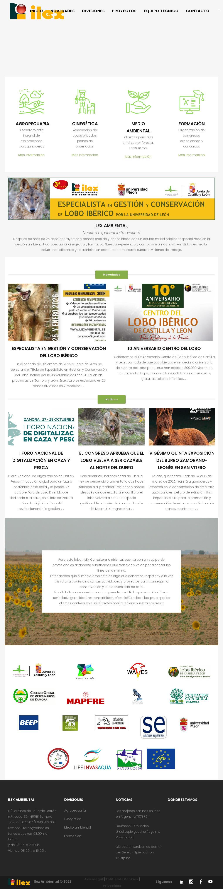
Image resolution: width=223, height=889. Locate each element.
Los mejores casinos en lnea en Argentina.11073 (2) (138, 814)
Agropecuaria (75, 810)
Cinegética (72, 819)
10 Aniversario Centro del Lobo (164, 348)
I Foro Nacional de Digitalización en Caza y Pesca (41, 460)
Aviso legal (93, 879)
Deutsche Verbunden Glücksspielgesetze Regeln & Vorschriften (138, 831)
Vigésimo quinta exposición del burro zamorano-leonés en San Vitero (182, 460)
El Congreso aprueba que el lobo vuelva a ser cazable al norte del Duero (111, 460)
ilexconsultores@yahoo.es (28, 828)
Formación (72, 836)
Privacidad (112, 886)
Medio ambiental (77, 827)
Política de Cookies (121, 879)
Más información (31, 155)
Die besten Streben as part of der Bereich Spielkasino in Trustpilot (138, 852)
